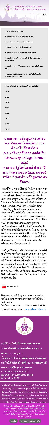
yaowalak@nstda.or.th (35, 309)
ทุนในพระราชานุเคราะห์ (14, 31)
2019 (7, 129)
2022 (7, 113)
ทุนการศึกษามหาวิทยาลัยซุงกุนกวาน (18, 47)
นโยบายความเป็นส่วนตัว (30, 421)
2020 (7, 124)
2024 (7, 102)
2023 (7, 108)
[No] (45, 413)
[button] (24, 21)
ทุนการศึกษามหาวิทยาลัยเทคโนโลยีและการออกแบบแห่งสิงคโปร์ (23, 59)
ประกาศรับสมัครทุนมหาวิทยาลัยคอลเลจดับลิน (21, 86)
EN (44, 14)
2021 (7, 118)
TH (39, 14)
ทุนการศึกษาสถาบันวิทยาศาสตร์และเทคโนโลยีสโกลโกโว (24, 67)
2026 (7, 91)
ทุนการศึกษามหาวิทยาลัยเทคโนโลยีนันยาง (20, 52)
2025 (7, 97)
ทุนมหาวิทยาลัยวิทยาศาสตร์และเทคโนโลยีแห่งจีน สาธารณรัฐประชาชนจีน (23, 75)
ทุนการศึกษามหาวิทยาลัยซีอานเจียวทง (19, 42)
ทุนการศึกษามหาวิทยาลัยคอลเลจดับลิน (19, 36)
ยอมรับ (13, 421)
